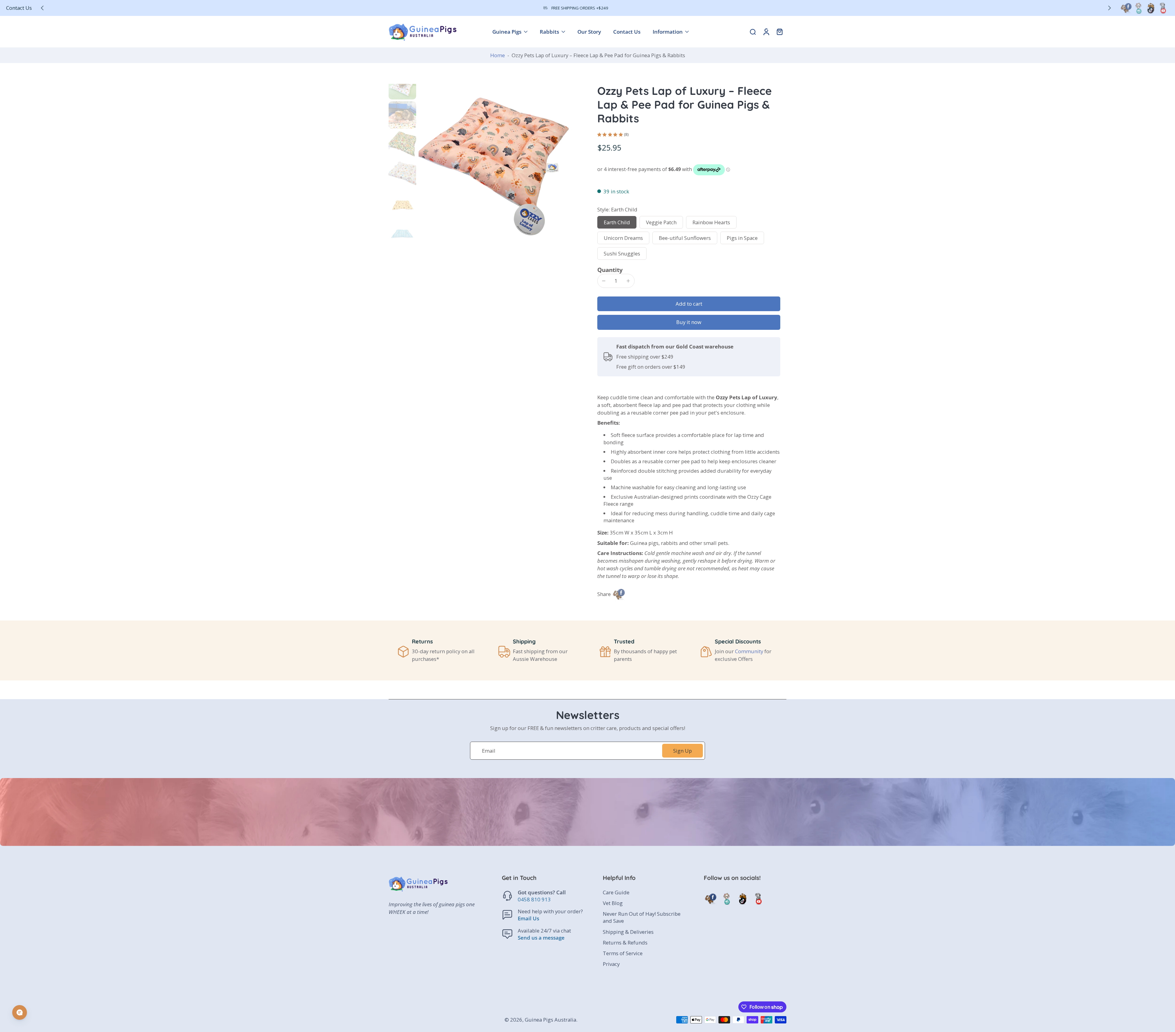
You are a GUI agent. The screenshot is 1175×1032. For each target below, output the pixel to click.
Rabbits (549, 31)
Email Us (528, 918)
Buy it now (688, 322)
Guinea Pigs (506, 31)
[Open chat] (19, 1012)
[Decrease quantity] (604, 280)
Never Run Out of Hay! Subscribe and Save (642, 917)
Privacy (611, 963)
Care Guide (616, 892)
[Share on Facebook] (618, 594)
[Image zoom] (498, 163)
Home (497, 55)
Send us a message (541, 937)
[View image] (402, 85)
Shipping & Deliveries (628, 931)
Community (749, 651)
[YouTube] (1163, 8)
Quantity (610, 270)
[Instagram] (1138, 8)
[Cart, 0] (779, 32)
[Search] (752, 31)
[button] (688, 303)
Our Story (589, 31)
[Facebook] (1126, 8)
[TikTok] (1150, 8)
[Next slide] (1109, 7)
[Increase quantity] (628, 281)
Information (668, 31)
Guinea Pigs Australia (550, 1019)
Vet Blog (613, 903)
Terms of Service (623, 953)
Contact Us (19, 7)
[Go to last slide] (42, 7)
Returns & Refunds (625, 942)
